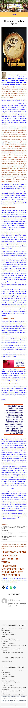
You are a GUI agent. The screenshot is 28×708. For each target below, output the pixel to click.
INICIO (3, 636)
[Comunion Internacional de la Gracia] (14, 6)
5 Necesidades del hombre (8, 634)
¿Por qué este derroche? (7, 638)
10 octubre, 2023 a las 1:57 (14, 600)
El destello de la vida (6, 632)
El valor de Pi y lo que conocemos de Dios (12, 652)
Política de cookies (15, 702)
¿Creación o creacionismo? (8, 643)
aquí (7, 582)
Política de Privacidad (6, 661)
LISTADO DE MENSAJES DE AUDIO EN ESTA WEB (12, 569)
